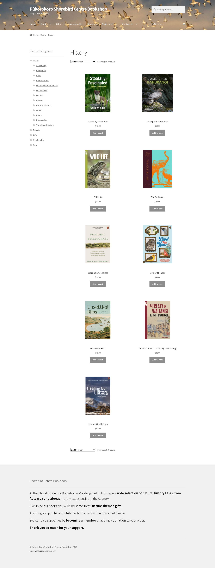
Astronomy (41, 65)
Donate (36, 130)
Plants (39, 115)
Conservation (42, 80)
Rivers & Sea (42, 120)
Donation (92, 24)
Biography (41, 70)
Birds (38, 75)
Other (39, 110)
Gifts (58, 24)
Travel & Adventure (45, 125)
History (39, 100)
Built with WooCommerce (43, 550)
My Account (107, 24)
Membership (76, 24)
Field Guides (41, 90)
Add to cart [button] (98, 133)
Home (33, 24)
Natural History (43, 105)
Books (44, 24)
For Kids (40, 95)
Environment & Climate (46, 85)
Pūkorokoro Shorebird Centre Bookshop (68, 9)
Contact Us (127, 24)
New (35, 145)
